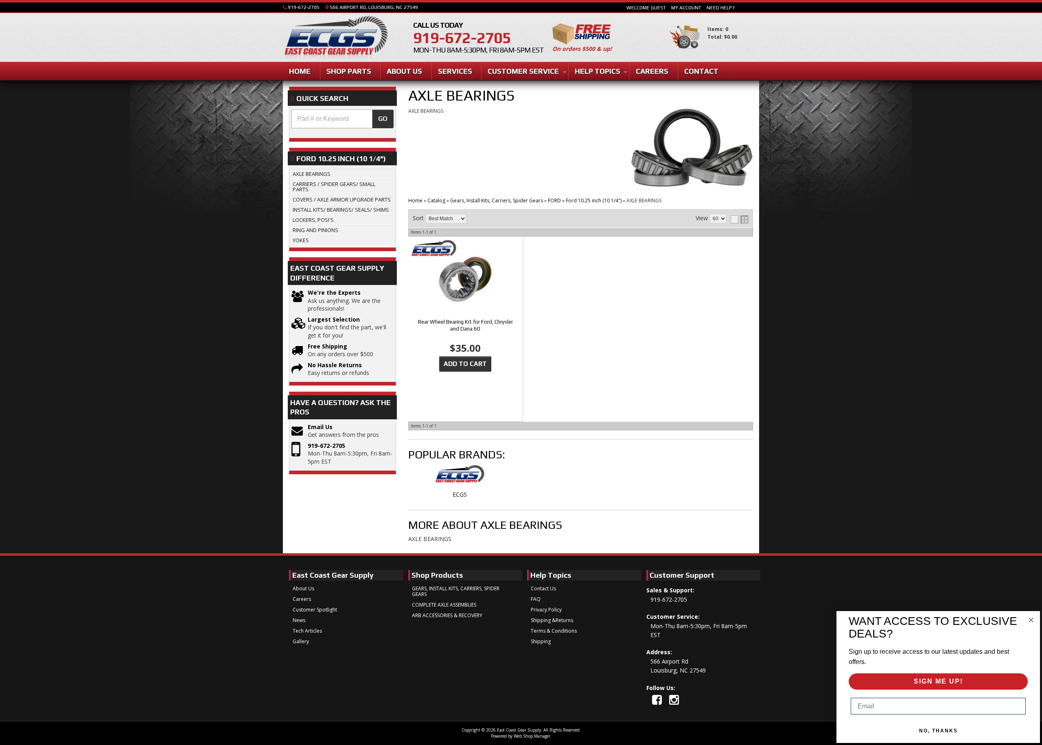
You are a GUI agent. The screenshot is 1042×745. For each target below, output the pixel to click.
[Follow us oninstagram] (674, 700)
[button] (342, 119)
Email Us (320, 427)
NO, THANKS (938, 731)
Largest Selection (334, 319)
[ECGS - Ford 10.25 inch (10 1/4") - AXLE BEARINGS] (460, 478)
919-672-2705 (326, 445)
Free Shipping (327, 346)
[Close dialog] (1031, 620)
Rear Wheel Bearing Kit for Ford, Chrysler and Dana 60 (465, 325)
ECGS (460, 494)
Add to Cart (465, 364)
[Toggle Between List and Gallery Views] (740, 219)
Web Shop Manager (532, 736)
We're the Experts (334, 292)
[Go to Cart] (685, 52)
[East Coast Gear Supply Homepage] (335, 38)
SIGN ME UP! (938, 681)
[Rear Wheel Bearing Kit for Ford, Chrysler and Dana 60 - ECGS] (465, 248)
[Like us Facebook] (657, 700)
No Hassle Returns (335, 365)
